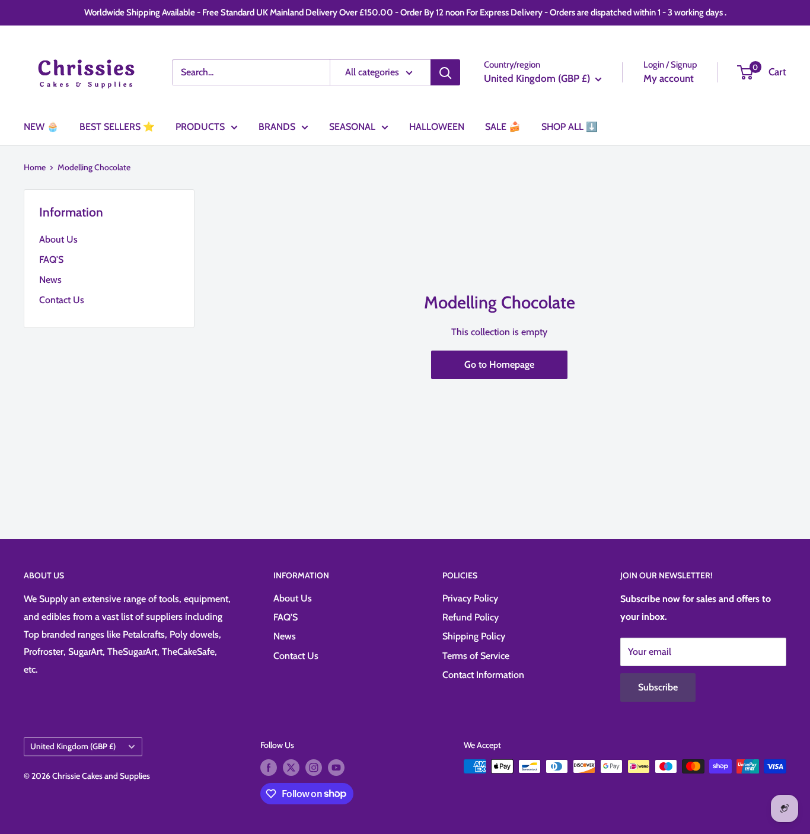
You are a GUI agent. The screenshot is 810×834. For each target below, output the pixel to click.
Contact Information (483, 674)
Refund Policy (470, 617)
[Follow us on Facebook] (268, 767)
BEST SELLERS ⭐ (117, 126)
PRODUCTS (200, 126)
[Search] (445, 72)
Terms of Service (475, 655)
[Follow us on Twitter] (291, 767)
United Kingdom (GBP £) (73, 746)
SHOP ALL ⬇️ (569, 126)
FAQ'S (51, 259)
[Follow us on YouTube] (336, 767)
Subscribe (658, 687)
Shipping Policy (473, 636)
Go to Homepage (499, 364)
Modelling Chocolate (94, 167)
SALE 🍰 (503, 126)
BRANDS (277, 126)
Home (35, 167)
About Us (58, 239)
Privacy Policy (470, 598)
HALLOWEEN (436, 126)
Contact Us (61, 299)
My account (668, 78)
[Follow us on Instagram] (313, 767)
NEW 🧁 (41, 126)
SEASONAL (352, 126)
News (50, 279)
